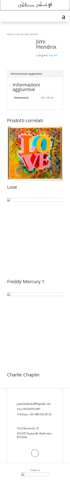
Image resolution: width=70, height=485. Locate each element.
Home (10, 34)
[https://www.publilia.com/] (35, 475)
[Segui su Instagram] (35, 453)
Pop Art (19, 34)
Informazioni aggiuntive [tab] (26, 73)
